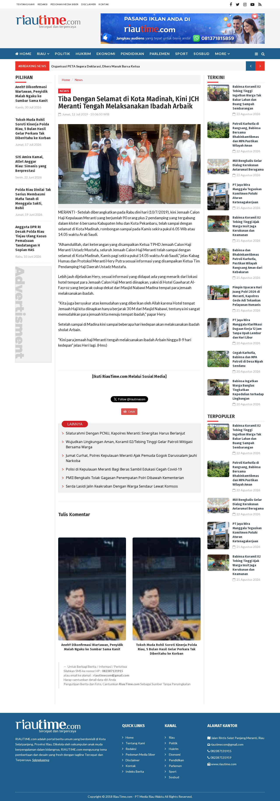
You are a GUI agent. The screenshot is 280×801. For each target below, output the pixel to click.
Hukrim (83, 53)
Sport (181, 53)
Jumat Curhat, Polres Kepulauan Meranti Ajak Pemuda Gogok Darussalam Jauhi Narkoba (131, 458)
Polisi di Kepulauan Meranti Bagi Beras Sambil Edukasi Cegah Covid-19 (124, 469)
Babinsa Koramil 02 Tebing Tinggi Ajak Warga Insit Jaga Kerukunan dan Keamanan (247, 226)
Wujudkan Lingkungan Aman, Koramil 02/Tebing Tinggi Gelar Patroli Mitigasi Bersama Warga (129, 444)
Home (25, 53)
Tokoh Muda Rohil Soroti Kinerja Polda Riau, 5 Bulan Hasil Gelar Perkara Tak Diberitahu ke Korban (33, 129)
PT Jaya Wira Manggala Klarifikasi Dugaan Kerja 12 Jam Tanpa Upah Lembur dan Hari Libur (247, 328)
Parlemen (160, 53)
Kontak (104, 4)
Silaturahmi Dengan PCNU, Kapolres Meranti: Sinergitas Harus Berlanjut (125, 433)
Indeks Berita (135, 771)
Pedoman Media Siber (65, 4)
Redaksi (43, 4)
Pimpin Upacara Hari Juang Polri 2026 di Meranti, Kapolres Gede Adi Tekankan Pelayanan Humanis (247, 296)
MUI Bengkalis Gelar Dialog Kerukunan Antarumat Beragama (248, 165)
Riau (172, 737)
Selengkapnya (40, 760)
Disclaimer (88, 4)
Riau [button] (41, 53)
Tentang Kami (25, 4)
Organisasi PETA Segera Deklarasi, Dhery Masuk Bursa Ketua (95, 66)
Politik (62, 53)
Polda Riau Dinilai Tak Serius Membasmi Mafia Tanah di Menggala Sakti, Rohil (33, 199)
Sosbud (202, 53)
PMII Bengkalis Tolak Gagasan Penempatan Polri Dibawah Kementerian (125, 477)
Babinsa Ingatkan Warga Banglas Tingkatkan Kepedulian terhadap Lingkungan (248, 389)
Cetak (131, 411)
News (79, 80)
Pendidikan (132, 53)
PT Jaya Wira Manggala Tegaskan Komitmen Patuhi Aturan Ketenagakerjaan (247, 193)
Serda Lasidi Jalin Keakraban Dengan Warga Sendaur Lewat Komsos (122, 486)
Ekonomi (105, 53)
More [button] (220, 53)
